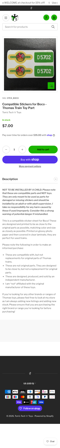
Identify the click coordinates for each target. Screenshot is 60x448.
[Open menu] (5, 17)
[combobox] (30, 26)
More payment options (30, 166)
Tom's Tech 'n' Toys (11, 112)
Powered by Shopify (44, 416)
